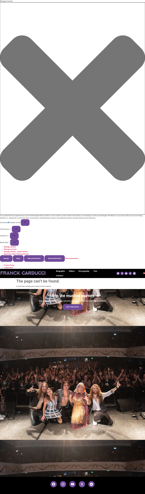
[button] (72, 108)
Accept (6, 258)
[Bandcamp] (134, 273)
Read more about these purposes (16, 254)
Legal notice (8, 268)
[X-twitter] (130, 273)
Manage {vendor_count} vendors (16, 252)
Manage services (10, 249)
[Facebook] (118, 273)
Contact (59, 275)
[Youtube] (126, 273)
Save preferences (54, 258)
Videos (72, 271)
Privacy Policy (9, 265)
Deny (18, 258)
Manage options (10, 247)
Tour (95, 271)
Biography (60, 271)
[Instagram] (122, 273)
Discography (84, 271)
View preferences (34, 258)
